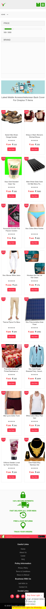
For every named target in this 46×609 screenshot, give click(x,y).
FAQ (23, 559)
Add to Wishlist (13, 132)
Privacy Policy (23, 568)
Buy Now (11, 149)
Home (23, 549)
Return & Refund (23, 575)
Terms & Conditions (23, 571)
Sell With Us (23, 583)
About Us (23, 552)
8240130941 (30, 604)
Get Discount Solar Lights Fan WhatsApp (27, 607)
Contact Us (23, 587)
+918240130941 (38, 599)
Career (23, 556)
